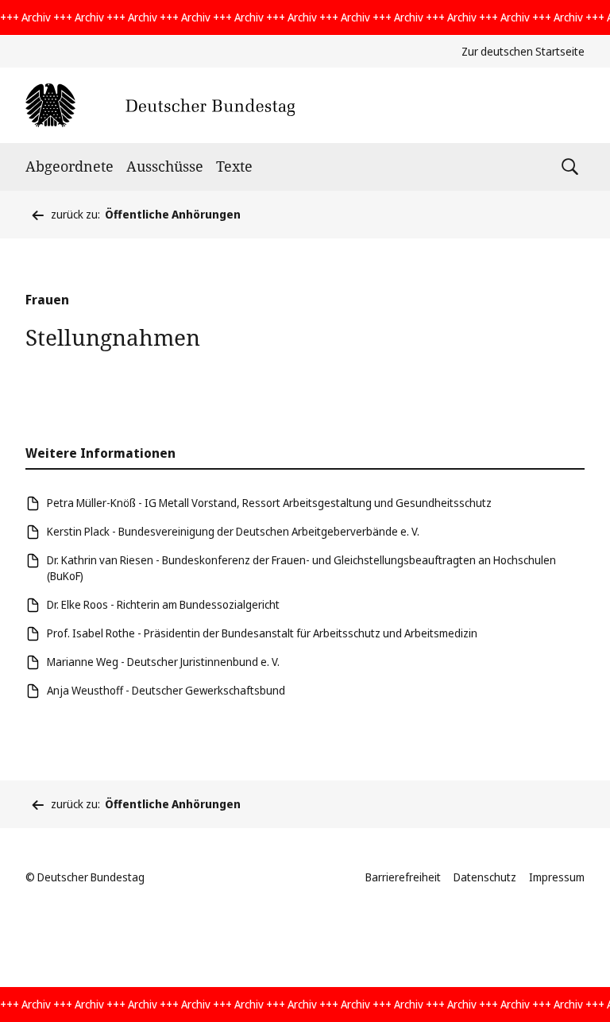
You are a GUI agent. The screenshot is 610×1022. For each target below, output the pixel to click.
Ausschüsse (164, 166)
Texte (234, 166)
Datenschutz (485, 877)
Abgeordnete (69, 166)
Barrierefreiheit (403, 877)
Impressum (557, 877)
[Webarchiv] (160, 105)
